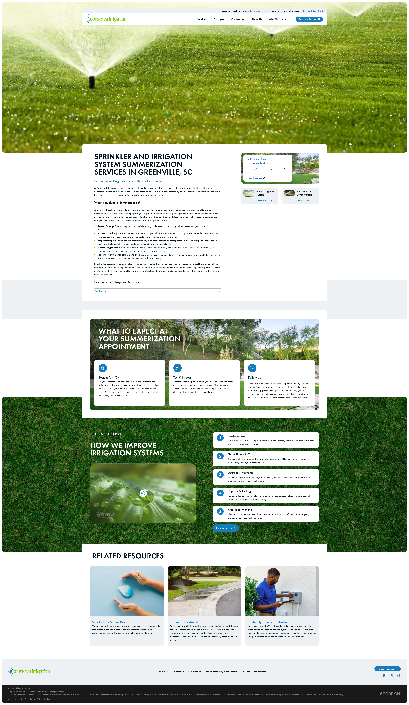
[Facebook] (376, 675)
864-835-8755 (315, 10)
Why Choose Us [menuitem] (277, 19)
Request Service (254, 177)
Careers (275, 10)
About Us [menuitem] (257, 19)
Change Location (260, 11)
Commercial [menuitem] (237, 19)
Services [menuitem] (201, 19)
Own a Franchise (291, 10)
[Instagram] (398, 675)
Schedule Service (308, 19)
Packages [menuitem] (219, 19)
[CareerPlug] (391, 675)
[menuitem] (13, 699)
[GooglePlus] (384, 675)
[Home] (106, 19)
